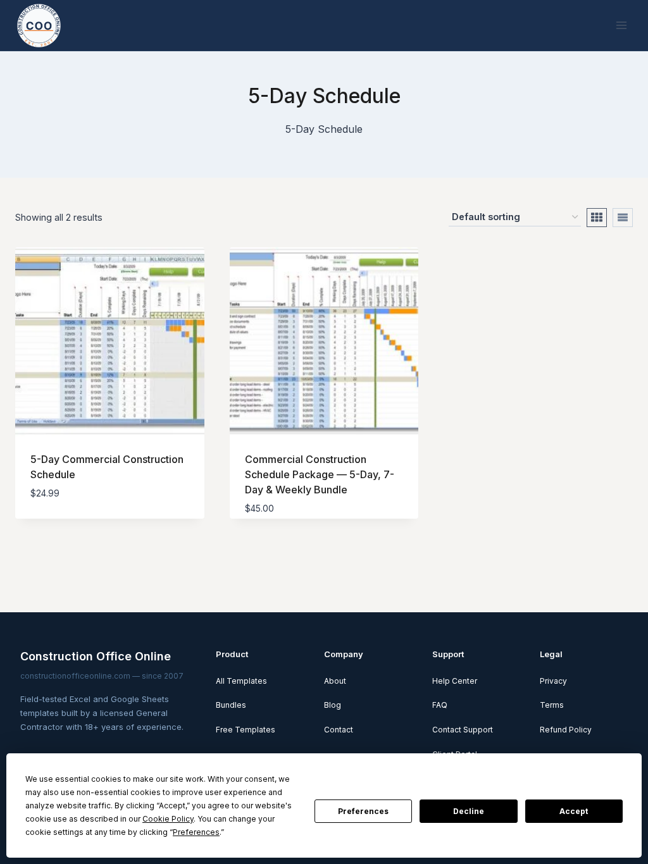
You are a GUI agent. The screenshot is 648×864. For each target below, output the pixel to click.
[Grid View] (597, 217)
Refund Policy (566, 729)
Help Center (454, 681)
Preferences (363, 811)
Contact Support (462, 729)
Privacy (553, 681)
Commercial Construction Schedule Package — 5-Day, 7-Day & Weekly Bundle (319, 474)
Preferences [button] (196, 832)
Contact (338, 729)
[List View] (623, 217)
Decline (468, 811)
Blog (332, 705)
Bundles (231, 705)
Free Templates (245, 729)
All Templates (241, 681)
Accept (573, 811)
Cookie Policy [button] (168, 819)
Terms (552, 705)
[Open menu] (621, 25)
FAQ (439, 705)
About (335, 681)
